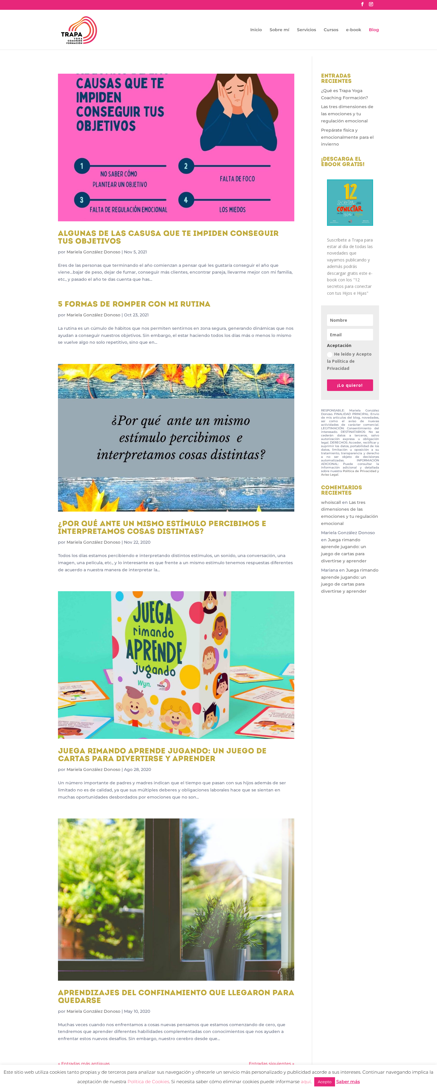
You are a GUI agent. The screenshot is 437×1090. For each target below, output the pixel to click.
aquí (306, 1081)
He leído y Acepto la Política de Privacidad (349, 361)
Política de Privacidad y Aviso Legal (350, 473)
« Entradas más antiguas (84, 1063)
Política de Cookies (148, 1081)
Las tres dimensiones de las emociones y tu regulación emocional (347, 114)
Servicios (306, 30)
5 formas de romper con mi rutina (134, 305)
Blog (374, 30)
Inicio (256, 30)
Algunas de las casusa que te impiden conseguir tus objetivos (168, 238)
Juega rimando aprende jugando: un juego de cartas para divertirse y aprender (162, 755)
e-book (353, 30)
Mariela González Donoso (93, 252)
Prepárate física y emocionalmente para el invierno (347, 137)
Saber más (348, 1081)
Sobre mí (279, 30)
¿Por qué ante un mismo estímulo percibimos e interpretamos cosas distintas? (162, 528)
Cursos (331, 30)
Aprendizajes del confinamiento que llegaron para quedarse (176, 997)
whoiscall (331, 502)
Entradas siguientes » (271, 1063)
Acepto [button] (324, 1081)
